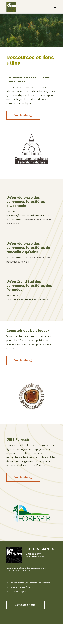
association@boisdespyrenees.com (26, 568)
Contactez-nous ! (25, 604)
